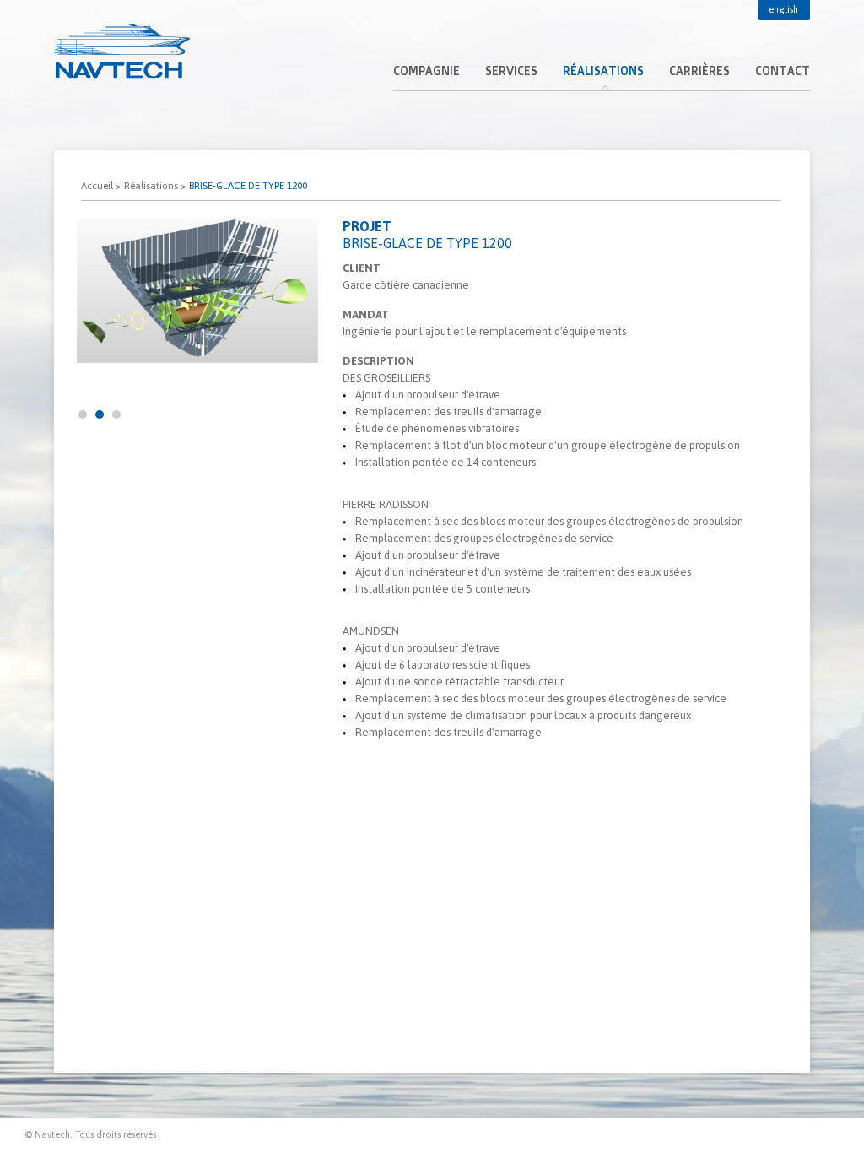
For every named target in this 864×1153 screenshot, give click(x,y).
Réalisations (151, 186)
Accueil (97, 186)
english (783, 9)
